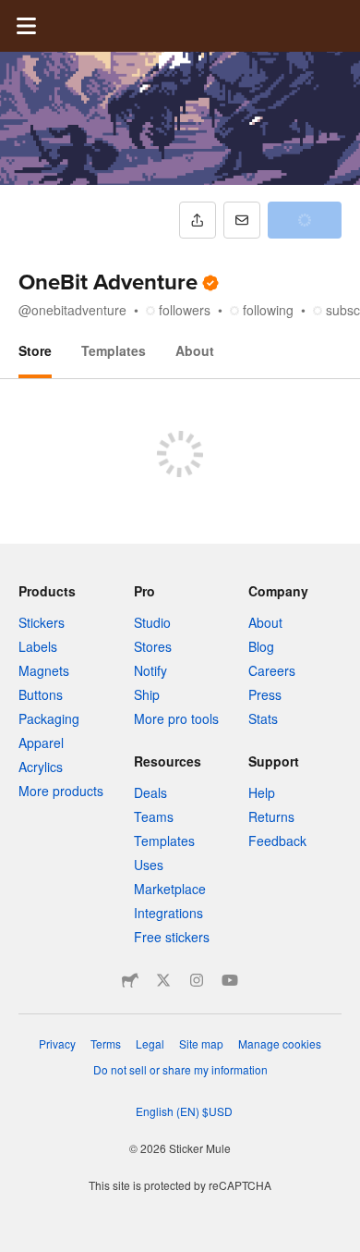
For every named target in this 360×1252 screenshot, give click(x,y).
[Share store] (197, 220)
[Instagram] (196, 980)
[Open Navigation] (26, 26)
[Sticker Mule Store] (130, 980)
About (194, 350)
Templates (113, 350)
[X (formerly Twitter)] (163, 980)
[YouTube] (229, 980)
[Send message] (241, 220)
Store (35, 350)
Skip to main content (13, 13)
